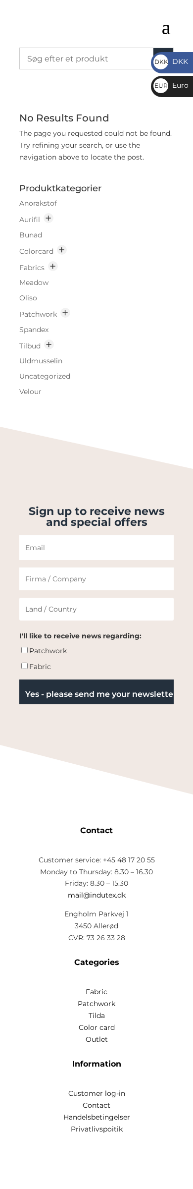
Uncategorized (44, 376)
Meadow (33, 282)
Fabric (40, 666)
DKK (171, 61)
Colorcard (36, 251)
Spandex (33, 329)
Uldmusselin (40, 360)
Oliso (28, 297)
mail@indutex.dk (97, 895)
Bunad (30, 234)
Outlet (97, 1039)
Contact (96, 1105)
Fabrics (32, 267)
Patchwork (38, 314)
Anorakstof (38, 203)
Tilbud (30, 345)
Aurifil (29, 219)
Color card (97, 1027)
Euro (171, 85)
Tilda (97, 1015)
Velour (30, 391)
